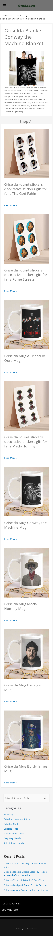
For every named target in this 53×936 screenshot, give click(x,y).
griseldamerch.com (29, 929)
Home (2, 16)
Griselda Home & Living (16, 16)
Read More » (10, 205)
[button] (4, 6)
